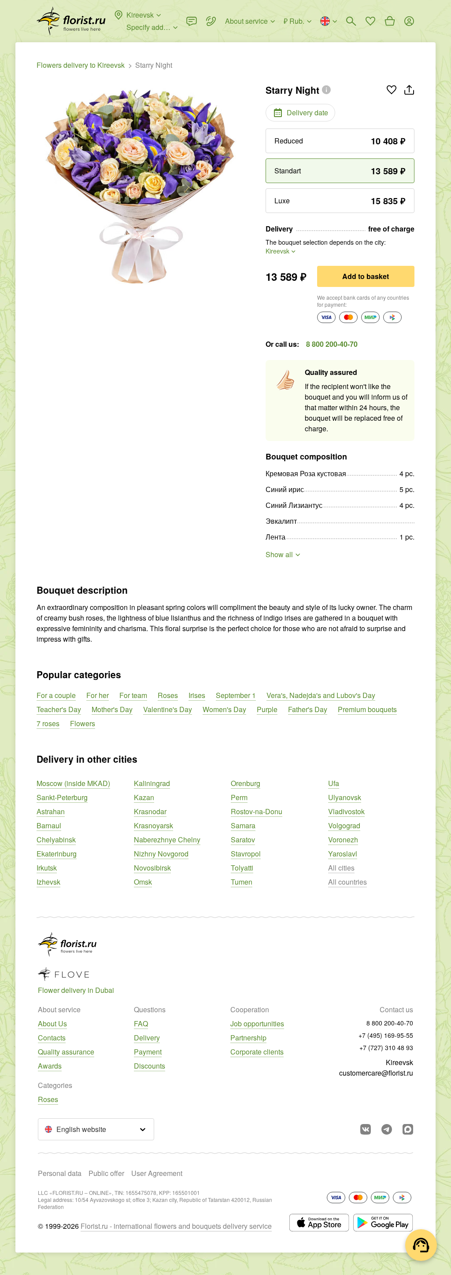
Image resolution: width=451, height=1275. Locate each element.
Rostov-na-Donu (256, 811)
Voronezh (343, 839)
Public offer (106, 1173)
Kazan (144, 797)
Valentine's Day (167, 709)
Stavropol (246, 854)
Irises (197, 695)
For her (97, 695)
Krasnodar (150, 811)
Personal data (59, 1173)
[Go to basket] (390, 21)
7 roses (48, 723)
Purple (267, 709)
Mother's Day (112, 709)
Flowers (82, 723)
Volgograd (344, 825)
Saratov (243, 839)
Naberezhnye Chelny (167, 839)
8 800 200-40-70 (332, 344)
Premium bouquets (367, 709)
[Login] (409, 21)
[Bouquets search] (351, 21)
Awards (50, 1066)
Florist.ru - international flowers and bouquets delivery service (176, 1226)
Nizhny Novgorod (161, 854)
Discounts (149, 1066)
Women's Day (224, 709)
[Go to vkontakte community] (365, 1129)
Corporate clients (257, 1052)
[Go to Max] (408, 1129)
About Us (52, 1023)
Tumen (241, 882)
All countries (347, 882)
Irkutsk (47, 868)
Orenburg (245, 783)
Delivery (147, 1037)
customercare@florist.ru (376, 1073)
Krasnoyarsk (153, 825)
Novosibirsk (152, 868)
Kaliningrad (152, 783)
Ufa (333, 783)
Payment (148, 1052)
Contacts (52, 1037)
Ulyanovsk (344, 797)
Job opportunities (257, 1023)
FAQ (141, 1023)
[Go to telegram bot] (387, 1129)
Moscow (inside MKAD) (73, 783)
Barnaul (49, 825)
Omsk (143, 882)
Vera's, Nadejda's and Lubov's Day (320, 695)
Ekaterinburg (57, 854)
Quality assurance (66, 1052)
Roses (168, 695)
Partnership (248, 1037)
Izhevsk (48, 882)
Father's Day (307, 709)
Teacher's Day (59, 709)
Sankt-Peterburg (62, 797)
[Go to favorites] (370, 21)
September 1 (236, 695)
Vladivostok (346, 811)
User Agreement (156, 1173)
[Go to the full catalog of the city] (71, 21)
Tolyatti (242, 868)
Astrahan (51, 811)
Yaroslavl (342, 854)
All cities (341, 868)
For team (133, 695)
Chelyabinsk (56, 839)
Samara (243, 825)
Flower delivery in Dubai (76, 990)
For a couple (56, 695)
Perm (239, 797)
